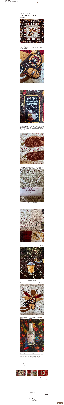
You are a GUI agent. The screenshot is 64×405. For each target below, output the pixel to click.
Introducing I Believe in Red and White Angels (42, 377)
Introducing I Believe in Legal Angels (21, 377)
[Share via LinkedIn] (23, 363)
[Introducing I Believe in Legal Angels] (21, 373)
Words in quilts (27, 356)
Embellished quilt (22, 356)
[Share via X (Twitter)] (21, 363)
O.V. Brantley (33, 353)
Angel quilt (38, 356)
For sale (31, 356)
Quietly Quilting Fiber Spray (31, 376)
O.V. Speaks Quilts (7, 0)
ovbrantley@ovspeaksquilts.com (32, 399)
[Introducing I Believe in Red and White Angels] (43, 373)
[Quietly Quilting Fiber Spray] (32, 373)
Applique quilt (34, 356)
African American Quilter (23, 353)
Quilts (37, 353)
